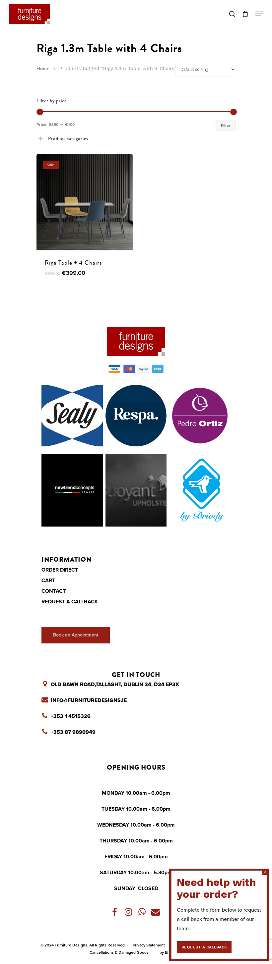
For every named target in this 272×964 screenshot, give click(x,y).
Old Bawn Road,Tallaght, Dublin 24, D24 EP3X (115, 684)
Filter (225, 125)
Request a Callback (69, 601)
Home (42, 69)
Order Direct (59, 570)
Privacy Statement (149, 945)
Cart (48, 580)
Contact (53, 591)
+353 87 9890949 (73, 732)
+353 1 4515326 (71, 716)
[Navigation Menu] (259, 14)
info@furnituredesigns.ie (89, 700)
